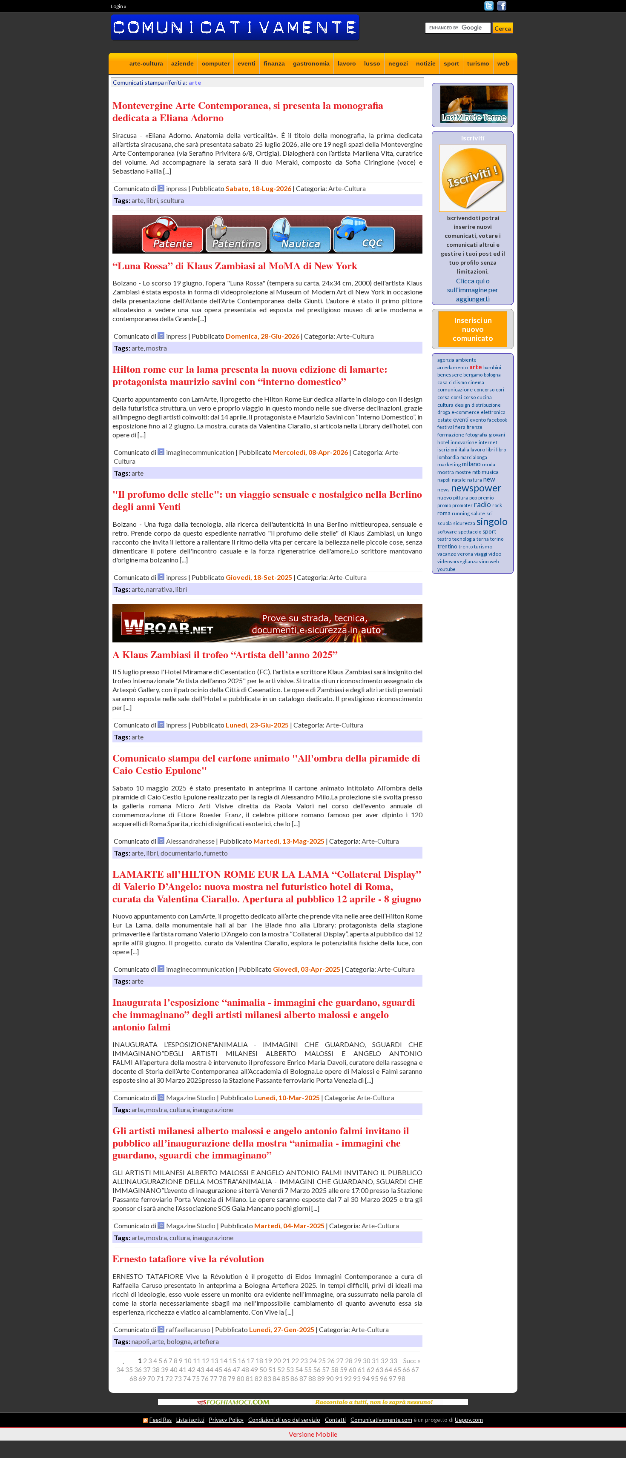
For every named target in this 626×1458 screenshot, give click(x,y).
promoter (462, 505)
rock (497, 505)
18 (259, 1360)
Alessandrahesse (190, 841)
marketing (449, 464)
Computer (216, 63)
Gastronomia (311, 63)
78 (223, 1378)
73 (178, 1378)
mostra (156, 348)
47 (236, 1369)
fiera (460, 427)
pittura (460, 497)
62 (370, 1369)
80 (240, 1378)
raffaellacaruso (188, 1329)
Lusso (372, 63)
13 (214, 1360)
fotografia (476, 434)
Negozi (398, 63)
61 (361, 1369)
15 (232, 1360)
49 (254, 1369)
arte (138, 200)
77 (214, 1378)
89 (321, 1378)
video (494, 554)
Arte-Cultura (146, 63)
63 (379, 1369)
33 (393, 1360)
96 (384, 1378)
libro (501, 449)
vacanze (446, 554)
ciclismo (458, 382)
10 (188, 1360)
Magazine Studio (190, 1097)
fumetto (216, 853)
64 (388, 1369)
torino (496, 539)
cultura (179, 1109)
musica (490, 471)
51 (272, 1369)
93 (357, 1378)
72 (169, 1378)
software (447, 531)
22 (295, 1360)
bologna (179, 1341)
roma (444, 513)
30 (366, 1360)
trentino (447, 546)
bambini (492, 367)
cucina (484, 397)
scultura (172, 200)
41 (183, 1369)
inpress (176, 188)
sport (489, 531)
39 (165, 1369)
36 (138, 1369)
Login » (118, 6)
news (443, 489)
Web (503, 63)
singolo (492, 521)
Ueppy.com (469, 1419)
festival (445, 427)
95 (375, 1378)
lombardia (448, 457)
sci (489, 513)
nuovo (444, 497)
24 (313, 1360)
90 (330, 1378)
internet (488, 442)
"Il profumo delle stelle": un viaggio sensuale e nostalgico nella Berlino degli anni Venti (267, 500)
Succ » (411, 1360)
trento (466, 546)
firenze (474, 427)
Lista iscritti (190, 1419)
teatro (444, 539)
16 (241, 1360)
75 (196, 1378)
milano (471, 464)
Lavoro (347, 63)
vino (483, 561)
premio (486, 497)
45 (218, 1369)
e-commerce (465, 412)
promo (444, 505)
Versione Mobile (313, 1434)
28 (349, 1360)
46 (227, 1369)
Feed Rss (160, 1419)
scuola (444, 523)
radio (482, 504)
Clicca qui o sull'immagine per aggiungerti (472, 289)
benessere (449, 374)
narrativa (159, 589)
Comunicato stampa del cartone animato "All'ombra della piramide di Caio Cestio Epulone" (266, 763)
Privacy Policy (226, 1419)
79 (231, 1378)
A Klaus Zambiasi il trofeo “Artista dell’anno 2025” (225, 654)
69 (142, 1378)
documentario (181, 853)
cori (500, 389)
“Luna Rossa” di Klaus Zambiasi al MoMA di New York (234, 265)
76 (205, 1378)
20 (277, 1360)
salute (478, 513)
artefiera (206, 1341)
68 (133, 1378)
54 (299, 1369)
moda (488, 464)
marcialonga (473, 457)
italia (464, 449)
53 (290, 1369)
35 (129, 1369)
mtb (476, 472)
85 (285, 1378)
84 (276, 1378)
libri (152, 200)
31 (375, 1360)
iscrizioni (447, 449)
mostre (463, 472)
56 (317, 1369)
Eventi (247, 63)
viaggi (480, 554)
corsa (443, 397)
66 (406, 1369)
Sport (451, 63)
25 (322, 1360)
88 (312, 1378)
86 (294, 1378)
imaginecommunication (200, 452)
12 (206, 1360)
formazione (450, 434)
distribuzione (486, 405)
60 (352, 1369)
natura (474, 479)
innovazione (464, 442)
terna (483, 539)
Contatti (335, 1419)
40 (174, 1369)
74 (187, 1378)
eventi (460, 419)
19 (268, 1360)
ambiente (466, 359)
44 (209, 1369)
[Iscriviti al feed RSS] (145, 1419)
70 (151, 1378)
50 (263, 1369)
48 (245, 1369)
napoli (140, 1341)
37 (147, 1369)
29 (358, 1360)
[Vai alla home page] (235, 38)
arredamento (452, 367)
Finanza (274, 63)
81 (249, 1378)
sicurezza (464, 523)
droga (443, 412)
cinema (476, 382)
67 (415, 1369)
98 (401, 1378)
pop (473, 497)
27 (340, 1360)
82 (258, 1378)
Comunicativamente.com (381, 1419)
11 (197, 1360)
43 (200, 1369)
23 (304, 1360)
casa (442, 382)
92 (348, 1378)
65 (397, 1369)
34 (120, 1369)
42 (191, 1369)
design (462, 405)
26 (331, 1360)
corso (469, 397)
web (494, 561)
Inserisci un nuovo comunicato (473, 329)
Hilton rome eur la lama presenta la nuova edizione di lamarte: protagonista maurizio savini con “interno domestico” (250, 374)
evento (478, 420)
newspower (476, 488)
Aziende (182, 63)
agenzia (445, 359)
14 (223, 1360)
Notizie (426, 63)
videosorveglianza (457, 561)
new (489, 479)
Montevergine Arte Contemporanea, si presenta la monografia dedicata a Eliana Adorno (247, 111)
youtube (446, 569)
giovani (497, 434)
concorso (484, 389)
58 (335, 1369)
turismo (483, 546)
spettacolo (469, 531)
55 (308, 1369)
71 (160, 1378)
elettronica (493, 412)
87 (303, 1378)
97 (392, 1378)
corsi (456, 397)
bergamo (472, 374)
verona (465, 553)
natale (459, 479)
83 (267, 1378)
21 (286, 1360)
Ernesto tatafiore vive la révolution (188, 1258)
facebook (497, 419)
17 (250, 1360)
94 (366, 1378)
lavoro (478, 449)
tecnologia (463, 539)
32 (384, 1360)
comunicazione (455, 389)
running (461, 513)
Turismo (478, 63)
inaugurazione (212, 1109)
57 (326, 1369)
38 (156, 1369)
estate (444, 419)
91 (339, 1378)
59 (343, 1369)
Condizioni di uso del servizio (284, 1419)
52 (281, 1369)
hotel (443, 442)
